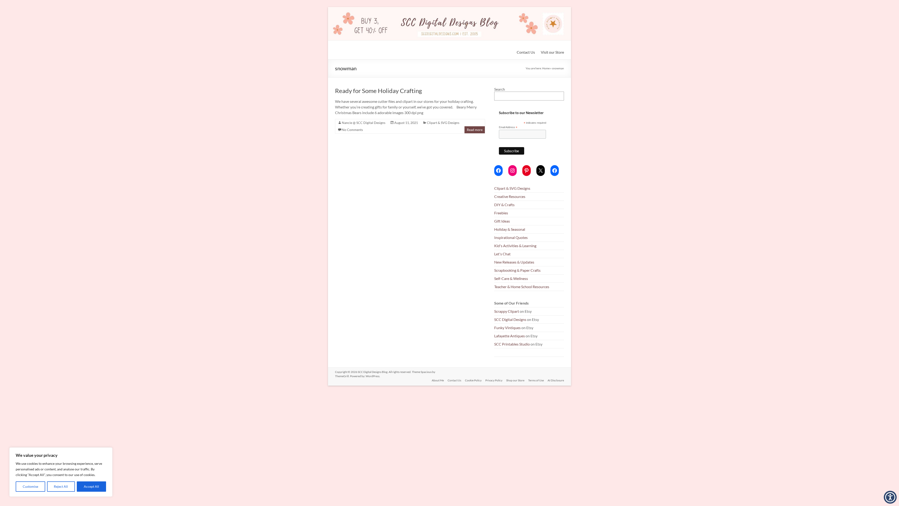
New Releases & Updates (514, 262)
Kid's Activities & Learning (515, 245)
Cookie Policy (473, 380)
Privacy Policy (493, 380)
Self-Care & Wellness (511, 278)
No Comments (352, 130)
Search (499, 89)
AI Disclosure (556, 380)
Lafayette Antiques (509, 336)
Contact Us (526, 52)
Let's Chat (502, 254)
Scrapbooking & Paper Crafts (517, 270)
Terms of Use (536, 380)
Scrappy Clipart (506, 311)
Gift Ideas (502, 221)
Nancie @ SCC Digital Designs (363, 123)
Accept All (91, 486)
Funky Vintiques (507, 327)
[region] (60, 472)
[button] (890, 497)
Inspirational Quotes (511, 237)
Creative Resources (509, 196)
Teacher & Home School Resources (521, 286)
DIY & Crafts (504, 204)
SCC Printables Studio (512, 344)
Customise (30, 486)
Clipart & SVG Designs (443, 123)
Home (546, 68)
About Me (438, 380)
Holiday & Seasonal (509, 229)
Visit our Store (552, 52)
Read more (475, 130)
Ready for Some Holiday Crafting (378, 90)
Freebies (501, 213)
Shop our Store (515, 380)
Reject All (61, 486)
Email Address (508, 127)
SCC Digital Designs (510, 319)
